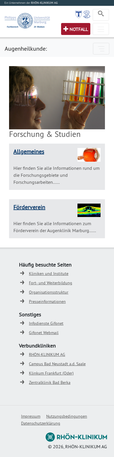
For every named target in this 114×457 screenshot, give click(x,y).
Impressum (30, 416)
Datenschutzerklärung (40, 423)
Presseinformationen (47, 301)
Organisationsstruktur (48, 292)
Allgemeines (28, 151)
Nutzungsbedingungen (66, 416)
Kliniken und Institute (48, 273)
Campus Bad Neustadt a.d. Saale (57, 363)
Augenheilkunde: (26, 48)
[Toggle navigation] (101, 15)
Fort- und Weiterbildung (50, 282)
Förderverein (29, 207)
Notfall (79, 29)
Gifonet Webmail (43, 332)
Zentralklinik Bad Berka (49, 382)
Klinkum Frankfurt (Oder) (51, 373)
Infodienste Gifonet (46, 323)
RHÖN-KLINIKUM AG (47, 354)
